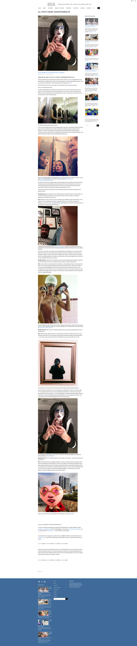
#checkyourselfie (69, 178)
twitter (49, 529)
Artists (48, 74)
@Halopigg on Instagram (59, 246)
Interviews (55, 585)
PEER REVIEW (68, 8)
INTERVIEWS (50, 8)
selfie (70, 82)
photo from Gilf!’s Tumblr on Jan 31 (45, 327)
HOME (39, 8)
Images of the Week (57, 587)
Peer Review (56, 589)
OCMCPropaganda (50, 455)
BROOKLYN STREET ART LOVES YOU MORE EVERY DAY (74, 4)
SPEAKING (89, 8)
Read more (40, 571)
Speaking (55, 596)
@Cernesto (72, 513)
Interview (51, 74)
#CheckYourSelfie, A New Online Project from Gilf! (51, 72)
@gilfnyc (42, 178)
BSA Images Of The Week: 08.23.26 (90, 56)
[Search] (99, 8)
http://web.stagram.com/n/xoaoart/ (45, 180)
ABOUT (44, 8)
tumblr (44, 529)
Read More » (95, 46)
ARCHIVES (83, 8)
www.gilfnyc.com (51, 530)
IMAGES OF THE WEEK (59, 8)
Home (55, 581)
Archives (55, 594)
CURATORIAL (75, 8)
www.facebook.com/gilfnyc (74, 529)
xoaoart (59, 177)
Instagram (40, 529)
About (55, 583)
